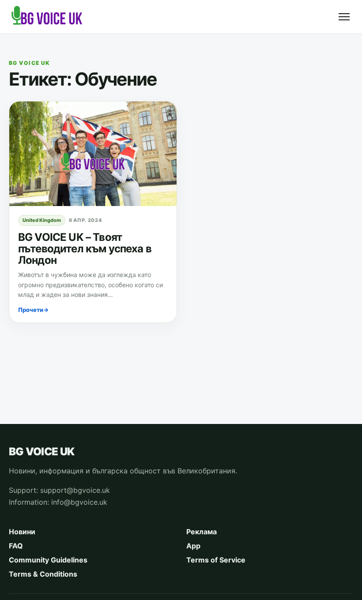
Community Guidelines (48, 559)
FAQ (16, 545)
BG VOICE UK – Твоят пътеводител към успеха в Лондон (84, 248)
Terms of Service (215, 559)
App (193, 545)
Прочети (33, 309)
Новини (22, 531)
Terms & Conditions (43, 574)
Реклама (201, 531)
